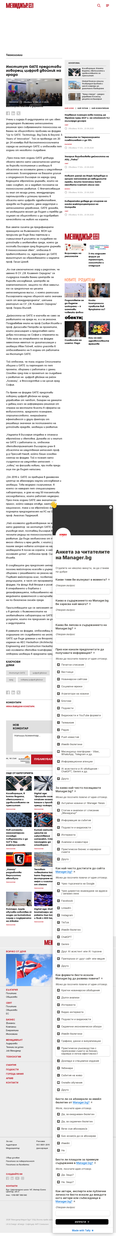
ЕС (7, 1014)
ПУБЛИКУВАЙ (43, 759)
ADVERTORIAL (74, 63)
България (12, 990)
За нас (9, 1141)
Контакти (12, 1082)
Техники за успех (14, 1047)
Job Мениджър (13, 1051)
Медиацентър (13, 1148)
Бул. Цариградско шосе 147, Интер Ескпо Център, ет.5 (26, 1191)
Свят (9, 1003)
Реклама (40, 1141)
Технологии (14, 55)
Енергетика (12, 1030)
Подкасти (12, 1069)
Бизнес (10, 1019)
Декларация (42, 1148)
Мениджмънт (14, 1040)
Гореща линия (15, 1074)
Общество (11, 997)
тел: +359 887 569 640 (16, 1195)
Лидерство (12, 1043)
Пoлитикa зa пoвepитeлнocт (20, 1161)
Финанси (10, 1023)
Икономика (11, 1034)
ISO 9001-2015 (43, 1145)
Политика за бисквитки (17, 1165)
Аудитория (11, 1145)
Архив (9, 1078)
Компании (11, 1027)
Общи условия (12, 1158)
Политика (11, 993)
